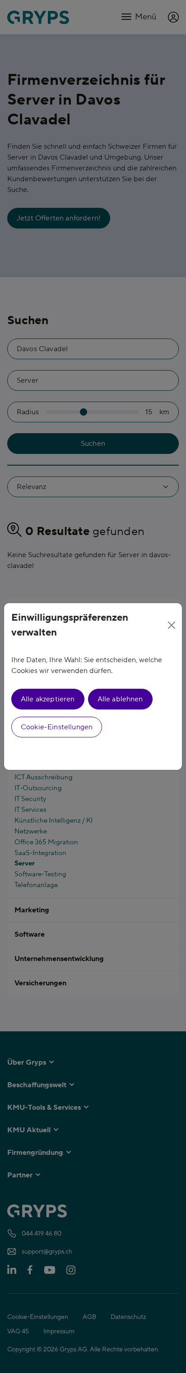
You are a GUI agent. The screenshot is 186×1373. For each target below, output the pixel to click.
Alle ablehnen (120, 699)
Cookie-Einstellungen (57, 727)
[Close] (171, 625)
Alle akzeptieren (48, 699)
